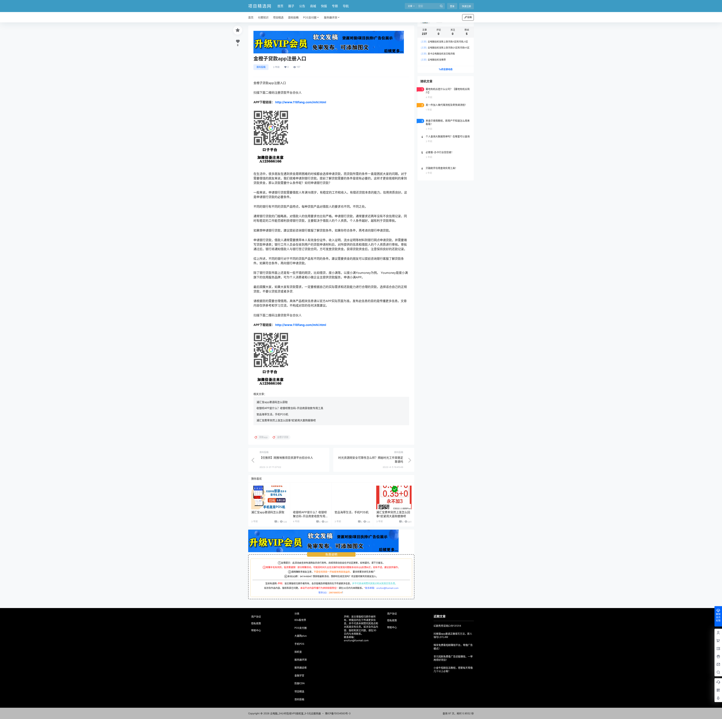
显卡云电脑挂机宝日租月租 (438, 53)
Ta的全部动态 (446, 69)
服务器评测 (330, 17)
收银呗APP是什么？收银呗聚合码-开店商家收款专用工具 (289, 408)
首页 (280, 6)
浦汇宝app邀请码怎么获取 (272, 402)
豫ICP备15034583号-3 (337, 713)
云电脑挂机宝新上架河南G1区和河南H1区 (445, 47)
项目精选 (299, 691)
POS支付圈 (309, 17)
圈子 (291, 6)
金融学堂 (299, 675)
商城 (313, 6)
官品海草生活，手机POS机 (272, 414)
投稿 (469, 17)
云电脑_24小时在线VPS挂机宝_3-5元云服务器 (295, 713)
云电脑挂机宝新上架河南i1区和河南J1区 (444, 41)
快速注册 (466, 6)
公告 (302, 6)
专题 (335, 6)
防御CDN (299, 683)
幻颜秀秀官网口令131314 (447, 625)
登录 (452, 6)
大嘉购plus (300, 635)
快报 (324, 6)
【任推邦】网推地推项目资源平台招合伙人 (286, 457)
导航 (346, 6)
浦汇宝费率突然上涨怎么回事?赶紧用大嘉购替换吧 (286, 420)
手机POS (299, 643)
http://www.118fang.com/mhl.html (300, 102)
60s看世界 (300, 619)
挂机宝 (298, 651)
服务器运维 (300, 667)
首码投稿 (260, 67)
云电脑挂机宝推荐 (433, 59)
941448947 (306, 576)
